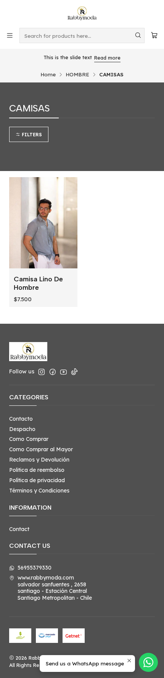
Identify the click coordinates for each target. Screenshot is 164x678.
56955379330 (34, 567)
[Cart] (154, 35)
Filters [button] (31, 134)
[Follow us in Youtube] (63, 372)
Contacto (21, 418)
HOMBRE (77, 74)
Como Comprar (28, 439)
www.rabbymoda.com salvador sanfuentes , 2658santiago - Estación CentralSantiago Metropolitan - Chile (55, 587)
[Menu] (10, 35)
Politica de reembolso (36, 470)
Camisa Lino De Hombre (38, 283)
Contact (19, 529)
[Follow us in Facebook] (52, 372)
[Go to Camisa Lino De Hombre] (43, 222)
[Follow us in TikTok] (74, 372)
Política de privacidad (37, 480)
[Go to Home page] (82, 13)
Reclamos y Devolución (39, 459)
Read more (107, 58)
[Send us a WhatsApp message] (148, 662)
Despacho (22, 429)
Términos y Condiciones (39, 490)
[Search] (138, 35)
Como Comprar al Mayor (41, 449)
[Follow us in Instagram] (41, 372)
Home (48, 74)
